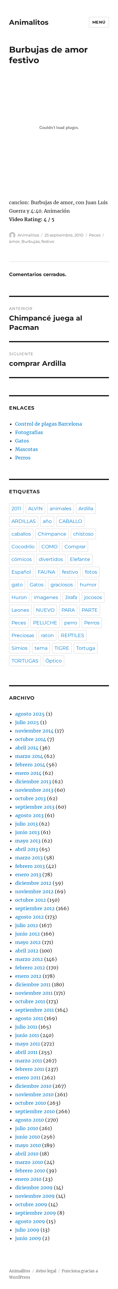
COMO (49, 546)
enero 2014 (28, 773)
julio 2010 (26, 1128)
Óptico (53, 661)
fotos (91, 572)
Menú (99, 22)
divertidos (51, 559)
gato (17, 585)
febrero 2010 (30, 1171)
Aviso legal (46, 1271)
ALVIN (35, 508)
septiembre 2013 (34, 807)
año (47, 521)
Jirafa (71, 597)
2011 (16, 508)
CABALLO (70, 521)
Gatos (22, 441)
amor (14, 241)
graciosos (62, 585)
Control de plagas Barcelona (48, 424)
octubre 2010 (30, 1103)
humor (88, 585)
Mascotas (26, 449)
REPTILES (72, 635)
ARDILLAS (23, 521)
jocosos (93, 597)
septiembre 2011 (34, 1010)
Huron (19, 597)
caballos (21, 534)
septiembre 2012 (35, 908)
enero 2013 (28, 875)
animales (60, 508)
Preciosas (22, 635)
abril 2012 (26, 951)
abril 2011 (26, 1052)
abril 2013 (26, 849)
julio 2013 (26, 824)
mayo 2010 (28, 1145)
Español (21, 572)
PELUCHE (45, 623)
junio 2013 (27, 832)
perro (70, 623)
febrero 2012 (30, 968)
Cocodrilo (22, 546)
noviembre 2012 (34, 891)
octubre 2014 (30, 739)
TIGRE (61, 648)
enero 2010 (28, 1179)
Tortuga (85, 648)
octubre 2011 (30, 1001)
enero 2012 (28, 976)
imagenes (46, 597)
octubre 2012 (30, 900)
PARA (68, 610)
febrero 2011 (29, 1069)
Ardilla (85, 508)
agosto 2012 (29, 917)
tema (41, 648)
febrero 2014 (30, 765)
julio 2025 (27, 722)
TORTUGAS (24, 661)
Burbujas (30, 241)
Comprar (75, 546)
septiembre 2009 (35, 1213)
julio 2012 (26, 925)
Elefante (80, 559)
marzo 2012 (29, 959)
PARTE (90, 610)
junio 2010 (27, 1137)
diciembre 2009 (34, 1187)
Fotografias (29, 432)
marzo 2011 (28, 1061)
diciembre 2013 (33, 781)
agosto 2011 (29, 1018)
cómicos (21, 559)
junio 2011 (27, 1035)
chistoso (83, 534)
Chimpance (52, 534)
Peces (94, 235)
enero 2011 (28, 1078)
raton (47, 635)
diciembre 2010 (33, 1086)
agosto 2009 (30, 1221)
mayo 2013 (28, 841)
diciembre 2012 (33, 883)
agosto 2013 (29, 815)
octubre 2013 (30, 798)
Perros (23, 458)
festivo (47, 241)
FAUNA (46, 572)
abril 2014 (26, 748)
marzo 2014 (29, 756)
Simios (19, 648)
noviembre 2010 (34, 1094)
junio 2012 (27, 934)
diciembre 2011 (33, 984)
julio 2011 (26, 1027)
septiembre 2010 (35, 1111)
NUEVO (45, 610)
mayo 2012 (28, 942)
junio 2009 (28, 1238)
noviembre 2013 (34, 790)
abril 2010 (26, 1154)
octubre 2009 (31, 1204)
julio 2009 (27, 1230)
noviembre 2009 (35, 1196)
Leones (20, 610)
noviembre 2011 (34, 993)
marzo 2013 (29, 858)
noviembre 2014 (34, 731)
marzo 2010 (29, 1162)
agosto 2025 (30, 714)
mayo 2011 (27, 1044)
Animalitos (28, 22)
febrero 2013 (30, 866)
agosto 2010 (29, 1120)
